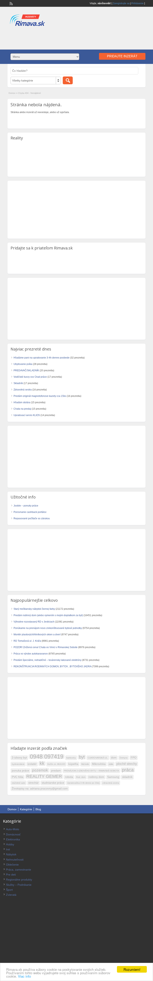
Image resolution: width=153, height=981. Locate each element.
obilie (111, 764)
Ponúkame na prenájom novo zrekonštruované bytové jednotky (48, 628)
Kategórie (26, 809)
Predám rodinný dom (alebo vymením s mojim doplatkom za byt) (48, 615)
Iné (8, 849)
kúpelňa (73, 764)
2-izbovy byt (19, 757)
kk (42, 763)
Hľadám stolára (22, 402)
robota (69, 776)
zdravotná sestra (110, 783)
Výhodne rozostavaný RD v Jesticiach (34, 621)
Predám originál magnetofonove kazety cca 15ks (40, 396)
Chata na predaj (22, 408)
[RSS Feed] (10, 3)
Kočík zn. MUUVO (56, 764)
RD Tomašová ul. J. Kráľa (27, 640)
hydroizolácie (18, 764)
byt (82, 757)
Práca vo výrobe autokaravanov (31, 653)
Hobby (10, 844)
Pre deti (11, 874)
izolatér (32, 764)
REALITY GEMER (44, 776)
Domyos (124, 758)
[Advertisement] (76, 38)
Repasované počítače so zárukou (32, 518)
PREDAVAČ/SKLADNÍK (26, 370)
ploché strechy (126, 764)
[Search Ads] (68, 80)
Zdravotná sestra (23, 389)
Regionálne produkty (19, 879)
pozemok (40, 770)
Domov (12, 93)
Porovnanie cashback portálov (30, 512)
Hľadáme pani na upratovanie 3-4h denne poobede (42, 357)
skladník (127, 776)
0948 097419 (46, 756)
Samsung (113, 776)
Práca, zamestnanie (18, 869)
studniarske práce (53, 782)
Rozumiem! (132, 969)
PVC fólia (17, 776)
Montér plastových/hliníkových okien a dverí (37, 634)
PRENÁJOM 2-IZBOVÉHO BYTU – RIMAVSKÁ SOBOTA (91, 771)
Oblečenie (12, 864)
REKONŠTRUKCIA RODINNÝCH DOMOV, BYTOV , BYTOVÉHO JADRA (52, 666)
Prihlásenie (137, 3)
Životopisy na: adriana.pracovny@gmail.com (40, 788)
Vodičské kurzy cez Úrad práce (30, 376)
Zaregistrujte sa (121, 3)
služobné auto (18, 783)
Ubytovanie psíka (23, 364)
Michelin (85, 764)
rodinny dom (96, 776)
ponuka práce (20, 770)
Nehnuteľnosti (15, 859)
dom (114, 757)
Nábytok (11, 854)
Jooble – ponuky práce (26, 505)
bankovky (71, 758)
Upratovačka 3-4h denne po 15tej (83, 783)
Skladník (18, 383)
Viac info (24, 976)
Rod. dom (80, 777)
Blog (38, 809)
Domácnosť (13, 834)
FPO (133, 757)
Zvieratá (11, 894)
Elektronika (13, 839)
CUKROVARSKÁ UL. (98, 758)
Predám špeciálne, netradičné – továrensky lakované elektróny (47, 660)
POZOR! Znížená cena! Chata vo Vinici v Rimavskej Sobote (45, 647)
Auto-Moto (12, 829)
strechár (33, 782)
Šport (9, 889)
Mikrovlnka (99, 764)
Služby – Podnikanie (18, 884)
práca (128, 770)
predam (56, 770)
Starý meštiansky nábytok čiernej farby (34, 609)
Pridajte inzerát (122, 56)
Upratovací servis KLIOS (27, 415)
